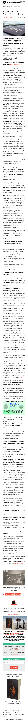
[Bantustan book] (14, 705)
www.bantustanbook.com (13, 614)
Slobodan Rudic (7, 17)
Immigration (18, 594)
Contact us (5, 710)
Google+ (5, 716)
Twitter (10, 714)
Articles (17, 710)
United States (19, 17)
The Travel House (7, 712)
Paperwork (11, 594)
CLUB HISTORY (15, 712)
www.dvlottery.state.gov (16, 64)
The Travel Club (13, 2)
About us (11, 710)
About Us (15, 654)
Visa (6, 594)
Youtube (15, 714)
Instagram (21, 714)
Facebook (5, 714)
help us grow (14, 649)
